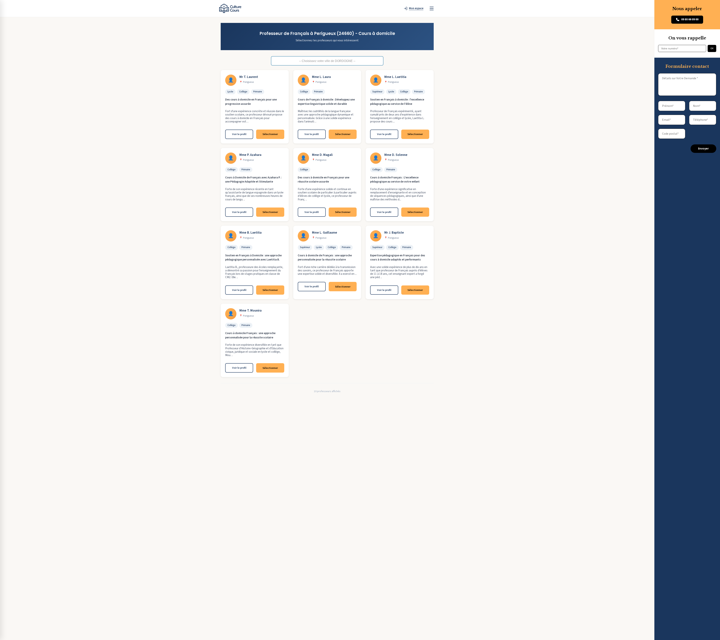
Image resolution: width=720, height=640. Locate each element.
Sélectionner (270, 134)
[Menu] (431, 8)
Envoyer (703, 148)
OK (711, 48)
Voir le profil (239, 134)
